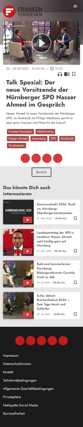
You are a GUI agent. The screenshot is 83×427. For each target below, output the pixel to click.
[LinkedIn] (52, 340)
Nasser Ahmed (17, 138)
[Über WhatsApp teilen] (47, 158)
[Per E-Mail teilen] (57, 158)
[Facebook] (20, 340)
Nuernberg (39, 138)
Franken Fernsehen (20, 131)
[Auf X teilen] (36, 158)
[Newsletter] (63, 340)
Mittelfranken (45, 131)
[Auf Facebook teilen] (25, 158)
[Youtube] (41, 340)
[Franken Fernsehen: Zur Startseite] (23, 11)
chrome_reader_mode (66, 74)
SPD (53, 138)
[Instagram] (30, 340)
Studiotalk (67, 138)
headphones (60, 74)
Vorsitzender (16, 145)
